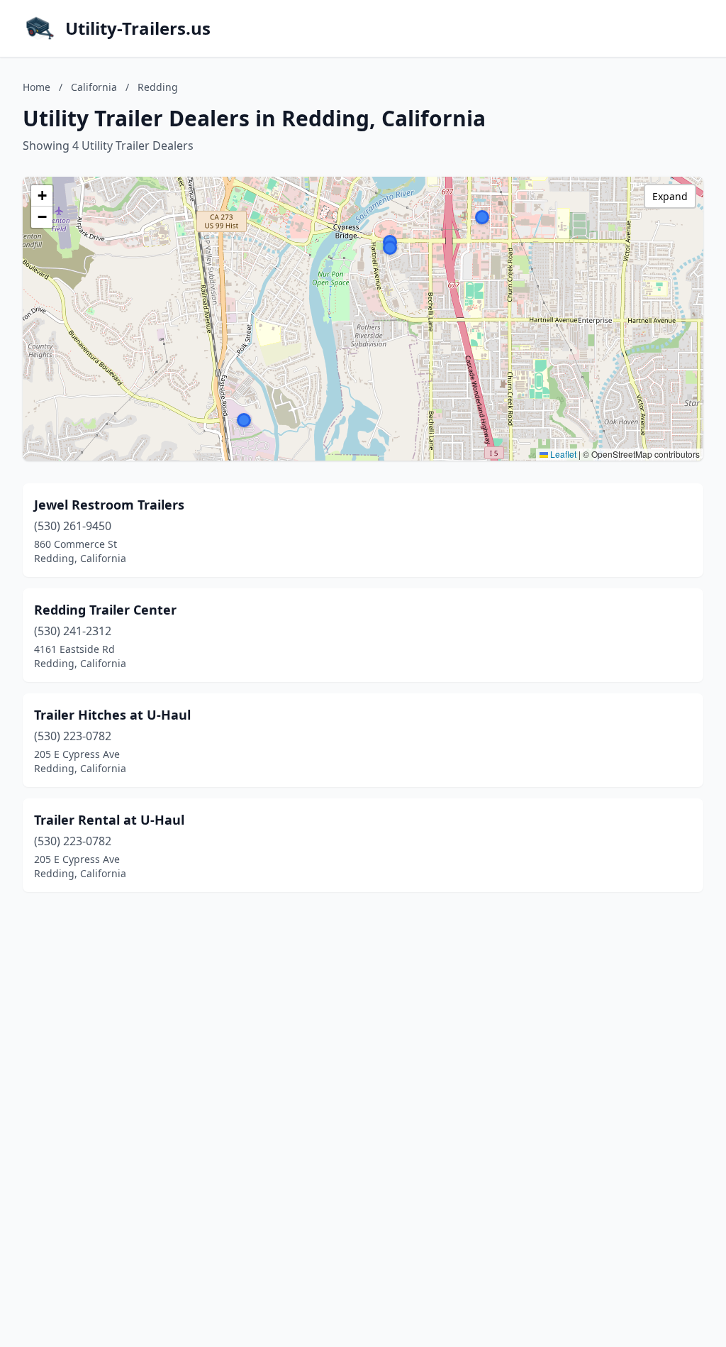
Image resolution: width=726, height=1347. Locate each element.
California (94, 87)
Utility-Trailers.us (138, 28)
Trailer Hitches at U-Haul (112, 714)
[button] (482, 217)
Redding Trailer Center (105, 609)
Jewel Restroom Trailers (109, 504)
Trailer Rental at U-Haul (109, 819)
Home (36, 87)
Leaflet (562, 454)
